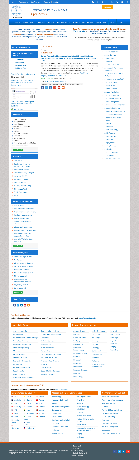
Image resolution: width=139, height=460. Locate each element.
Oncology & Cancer (84, 397)
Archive (90, 22)
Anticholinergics (110, 136)
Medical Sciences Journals (23, 273)
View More (17, 150)
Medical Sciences (47, 348)
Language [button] (107, 7)
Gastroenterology (58, 417)
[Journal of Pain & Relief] (16, 10)
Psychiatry (114, 331)
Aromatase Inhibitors (112, 159)
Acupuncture (109, 58)
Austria (41, 400)
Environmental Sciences (22, 367)
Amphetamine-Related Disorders (112, 119)
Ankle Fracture (109, 133)
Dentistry (76, 341)
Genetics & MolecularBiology (62, 420)
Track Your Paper (20, 192)
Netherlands (16, 428)
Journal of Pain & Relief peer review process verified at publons (22, 103)
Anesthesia (108, 126)
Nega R (43, 76)
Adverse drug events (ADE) (114, 79)
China (28, 403)
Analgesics (108, 123)
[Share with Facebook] (14, 305)
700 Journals (79, 31)
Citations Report (20, 182)
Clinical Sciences (19, 354)
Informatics (45, 337)
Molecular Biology (98, 331)
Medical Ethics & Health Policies (85, 420)
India (28, 410)
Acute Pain (108, 61)
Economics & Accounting (22, 361)
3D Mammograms (111, 52)
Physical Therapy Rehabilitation (83, 408)
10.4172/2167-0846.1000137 (55, 81)
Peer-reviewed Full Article (56, 84)
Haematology (78, 360)
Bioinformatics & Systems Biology (25, 337)
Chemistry (17, 351)
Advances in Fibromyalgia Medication (113, 75)
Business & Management (22, 344)
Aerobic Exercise (110, 89)
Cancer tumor (19, 205)
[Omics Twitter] (102, 2)
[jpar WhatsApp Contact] (127, 2)
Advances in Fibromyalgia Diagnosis (113, 69)
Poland (41, 397)
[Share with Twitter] (18, 305)
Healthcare (77, 363)
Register (47, 2)
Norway (41, 413)
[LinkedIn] (123, 451)
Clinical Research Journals (23, 263)
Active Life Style (110, 55)
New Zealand (27, 423)
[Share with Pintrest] (25, 305)
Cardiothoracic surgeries (23, 215)
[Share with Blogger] (28, 305)
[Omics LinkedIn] (107, 2)
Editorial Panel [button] (27, 22)
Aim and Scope (19, 161)
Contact (56, 2)
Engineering (17, 364)
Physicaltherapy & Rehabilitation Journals (22, 280)
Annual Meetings (61, 389)
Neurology (96, 337)
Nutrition (95, 344)
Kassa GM (62, 76)
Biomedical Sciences (20, 341)
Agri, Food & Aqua (108, 403)
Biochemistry (18, 334)
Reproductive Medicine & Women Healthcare (86, 429)
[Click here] (92, 2)
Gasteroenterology (80, 353)
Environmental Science (110, 413)
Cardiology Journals (21, 260)
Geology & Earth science (111, 433)
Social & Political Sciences (50, 371)
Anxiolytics (108, 149)
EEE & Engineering (108, 417)
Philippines (30, 428)
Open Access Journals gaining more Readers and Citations (100, 29)
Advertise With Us (20, 176)
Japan (16, 413)
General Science (19, 374)
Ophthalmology (97, 351)
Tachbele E (51, 76)
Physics (44, 364)
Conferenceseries (48, 29)
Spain (28, 397)
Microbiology (78, 376)
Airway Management (111, 102)
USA (16, 397)
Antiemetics (108, 139)
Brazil (16, 417)
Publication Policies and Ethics (23, 54)
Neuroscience (57, 410)
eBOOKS (17, 195)
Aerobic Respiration (111, 95)
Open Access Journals (45, 34)
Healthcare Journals (21, 269)
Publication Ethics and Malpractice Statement (22, 165)
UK (15, 410)
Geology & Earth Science (50, 331)
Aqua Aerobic (109, 155)
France (29, 407)
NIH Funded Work (20, 189)
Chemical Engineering (21, 348)
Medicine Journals (20, 276)
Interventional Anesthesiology (25, 212)
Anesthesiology (79, 331)
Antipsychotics (109, 143)
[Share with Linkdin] (21, 305)
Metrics (112, 22)
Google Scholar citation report (23, 74)
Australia (17, 400)
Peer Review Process (22, 169)
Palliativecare (81, 425)
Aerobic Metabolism (111, 92)
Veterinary (105, 420)
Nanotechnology (47, 351)
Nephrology (96, 334)
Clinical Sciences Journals (23, 266)
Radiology (114, 337)
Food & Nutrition (19, 371)
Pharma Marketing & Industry (112, 400)
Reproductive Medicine (115, 342)
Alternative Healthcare (60, 427)
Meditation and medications (24, 208)
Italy (15, 403)
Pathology (95, 357)
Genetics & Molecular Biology (23, 377)
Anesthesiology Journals (23, 257)
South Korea (15, 421)
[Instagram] (128, 451)
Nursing (95, 341)
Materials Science (47, 341)
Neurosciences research (23, 218)
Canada (29, 400)
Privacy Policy (78, 451)
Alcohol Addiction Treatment (114, 105)
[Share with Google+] (54, 87)
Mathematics (46, 344)
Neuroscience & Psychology (51, 354)
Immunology (78, 366)
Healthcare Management (61, 407)
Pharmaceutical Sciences (50, 361)
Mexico (41, 410)
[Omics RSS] (112, 2)
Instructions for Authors (45, 22)
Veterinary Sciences (48, 374)
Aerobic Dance (109, 85)
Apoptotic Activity (111, 152)
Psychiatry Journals (21, 285)
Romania (41, 417)
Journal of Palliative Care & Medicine (23, 240)
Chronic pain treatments (23, 227)
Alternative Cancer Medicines (115, 111)
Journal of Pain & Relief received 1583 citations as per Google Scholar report (22, 82)
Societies (17, 34)
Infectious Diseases (80, 370)
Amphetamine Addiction (113, 114)
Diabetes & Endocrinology (78, 349)
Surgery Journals (20, 288)
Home (13, 2)
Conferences (35, 2)
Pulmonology (115, 334)
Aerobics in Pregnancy (112, 98)
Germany (17, 407)
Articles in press (79, 22)
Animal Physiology (111, 130)
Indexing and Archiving (22, 186)
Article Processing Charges (24, 173)
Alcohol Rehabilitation (112, 108)
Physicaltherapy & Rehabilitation (98, 365)
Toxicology (114, 350)
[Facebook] (115, 451)
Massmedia (106, 430)
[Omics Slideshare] (117, 2)
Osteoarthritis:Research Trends (22, 223)
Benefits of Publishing (22, 179)
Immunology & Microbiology (51, 334)
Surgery (113, 347)
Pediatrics (95, 361)
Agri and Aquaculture (20, 331)
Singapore (30, 413)
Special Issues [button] (100, 22)
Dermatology (78, 344)
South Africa (27, 418)
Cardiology (77, 334)
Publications (23, 2)
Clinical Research (79, 337)
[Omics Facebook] (97, 2)
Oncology (95, 348)
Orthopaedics (97, 354)
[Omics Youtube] (122, 2)
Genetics (76, 356)
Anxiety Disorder (110, 146)
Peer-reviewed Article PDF (74, 84)
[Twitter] (119, 451)
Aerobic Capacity (110, 82)
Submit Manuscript (63, 22)
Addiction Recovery (111, 65)
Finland (41, 403)
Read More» (84, 73)
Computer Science (20, 357)
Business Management (110, 427)
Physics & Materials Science (112, 410)
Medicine (76, 373)
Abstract (44, 84)
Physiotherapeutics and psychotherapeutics (22, 235)
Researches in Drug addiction (25, 230)
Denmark (41, 407)
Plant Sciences (46, 367)
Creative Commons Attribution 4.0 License (52, 450)
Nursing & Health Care (49, 357)
